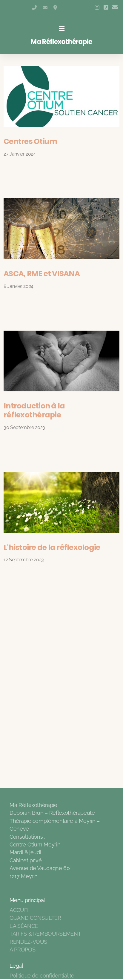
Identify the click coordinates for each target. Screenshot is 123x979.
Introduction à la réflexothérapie (34, 410)
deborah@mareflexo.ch (45, 7)
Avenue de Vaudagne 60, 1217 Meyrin (55, 7)
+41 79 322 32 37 (34, 7)
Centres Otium (30, 141)
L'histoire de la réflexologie (52, 547)
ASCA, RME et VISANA (42, 273)
